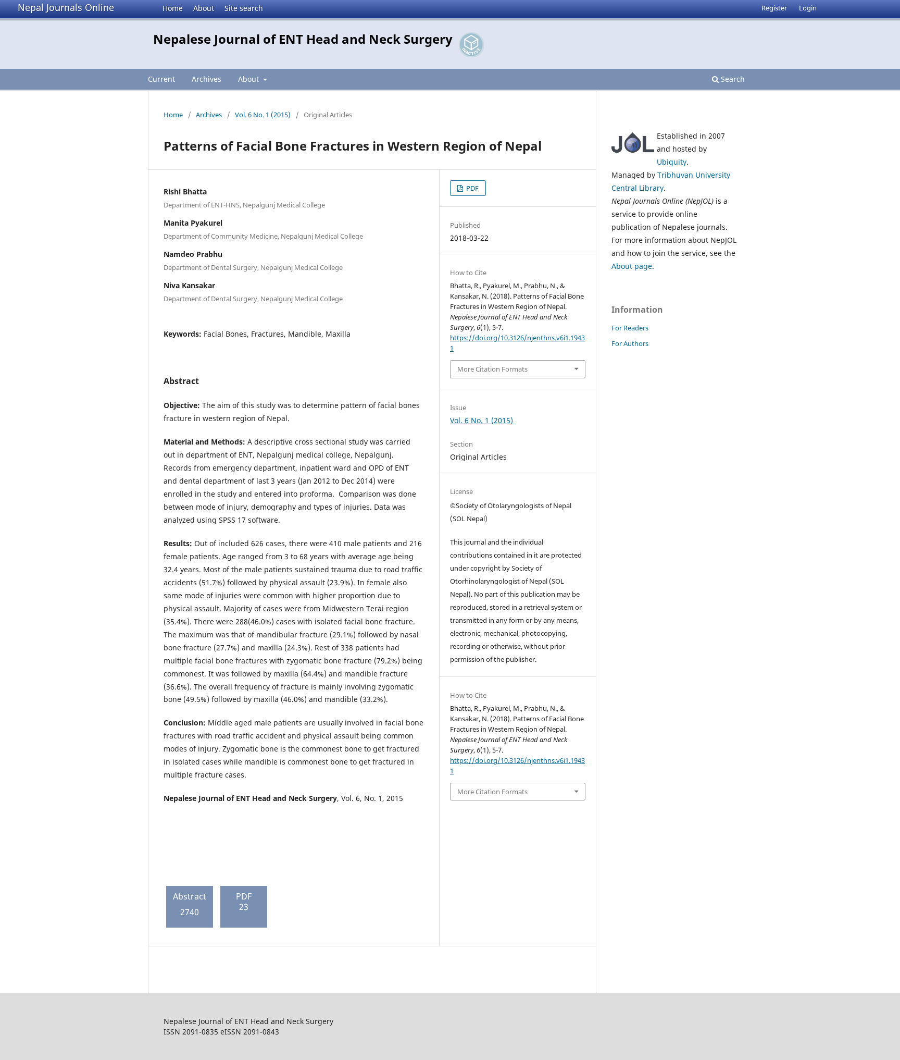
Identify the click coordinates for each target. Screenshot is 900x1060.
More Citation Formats (492, 369)
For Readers (629, 327)
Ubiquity (671, 162)
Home (172, 8)
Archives (206, 79)
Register (774, 8)
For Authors (629, 343)
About (203, 8)
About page (631, 266)
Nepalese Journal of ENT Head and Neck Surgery (303, 38)
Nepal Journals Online (66, 7)
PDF (472, 188)
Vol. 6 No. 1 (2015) (263, 114)
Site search (243, 8)
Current (161, 79)
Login (808, 8)
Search (732, 79)
